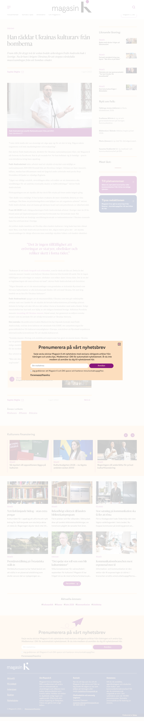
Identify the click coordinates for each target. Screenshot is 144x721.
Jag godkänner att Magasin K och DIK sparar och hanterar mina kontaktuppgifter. (68, 371)
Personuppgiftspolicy (40, 375)
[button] (119, 344)
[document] (72, 360)
